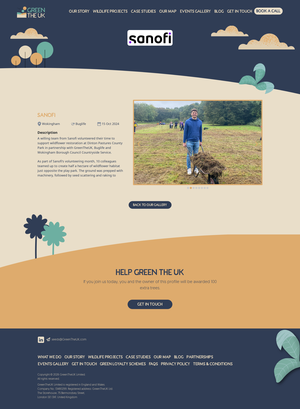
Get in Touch (84, 364)
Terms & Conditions (213, 364)
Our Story (79, 11)
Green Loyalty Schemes (123, 364)
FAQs (153, 364)
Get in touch (239, 11)
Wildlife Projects (110, 11)
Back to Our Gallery (150, 205)
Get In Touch (150, 304)
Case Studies (143, 11)
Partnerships (200, 357)
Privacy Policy (175, 364)
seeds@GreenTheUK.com (69, 339)
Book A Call (268, 11)
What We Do (49, 357)
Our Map (168, 11)
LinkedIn (41, 340)
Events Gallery (195, 11)
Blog (219, 11)
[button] (188, 188)
